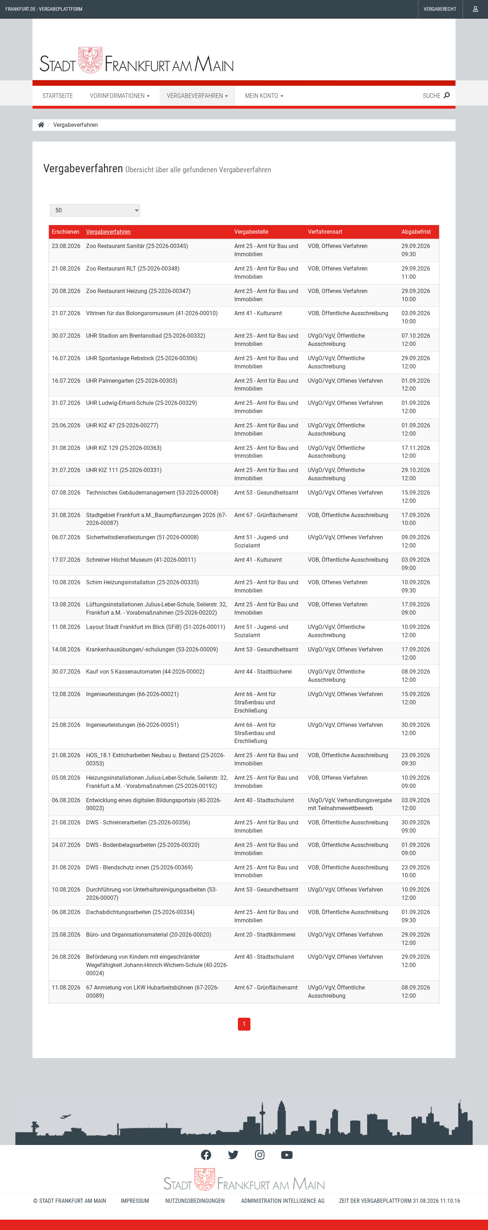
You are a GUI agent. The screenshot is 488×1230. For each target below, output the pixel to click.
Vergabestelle (251, 231)
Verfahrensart (325, 231)
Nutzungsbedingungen (195, 1200)
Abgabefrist (416, 231)
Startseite (58, 95)
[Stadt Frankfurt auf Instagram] (259, 1155)
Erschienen (65, 231)
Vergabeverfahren (108, 231)
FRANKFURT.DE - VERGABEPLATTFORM (44, 9)
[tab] (57, 95)
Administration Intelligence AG (282, 1200)
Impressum (135, 1200)
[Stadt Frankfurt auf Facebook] (206, 1155)
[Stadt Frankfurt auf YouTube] (287, 1155)
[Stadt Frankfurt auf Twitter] (233, 1155)
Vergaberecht (440, 9)
